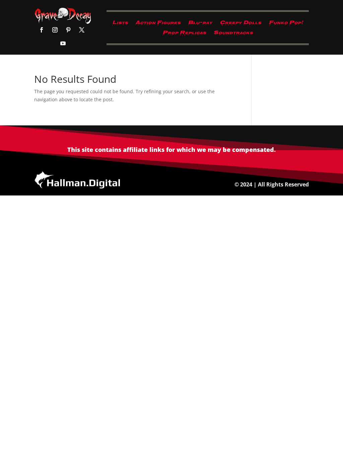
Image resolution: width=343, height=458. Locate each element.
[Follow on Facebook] (41, 29)
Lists (120, 24)
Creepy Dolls (240, 24)
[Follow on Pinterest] (68, 29)
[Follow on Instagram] (55, 29)
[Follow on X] (81, 29)
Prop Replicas (184, 34)
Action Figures (158, 24)
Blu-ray (200, 24)
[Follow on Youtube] (63, 43)
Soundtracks (233, 34)
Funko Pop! (286, 24)
